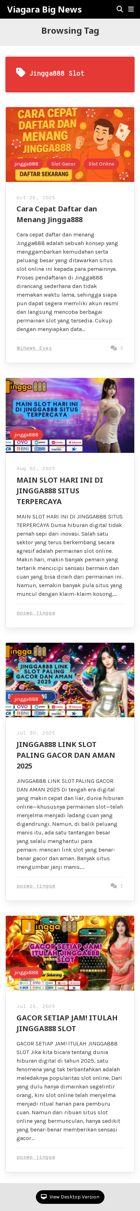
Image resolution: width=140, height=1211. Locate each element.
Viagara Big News (44, 9)
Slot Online (101, 164)
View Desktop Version (73, 1197)
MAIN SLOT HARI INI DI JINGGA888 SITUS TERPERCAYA (60, 490)
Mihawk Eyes (34, 348)
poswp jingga (36, 613)
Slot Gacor (63, 164)
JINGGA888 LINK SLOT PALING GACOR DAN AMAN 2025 (66, 755)
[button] (131, 9)
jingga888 (26, 164)
